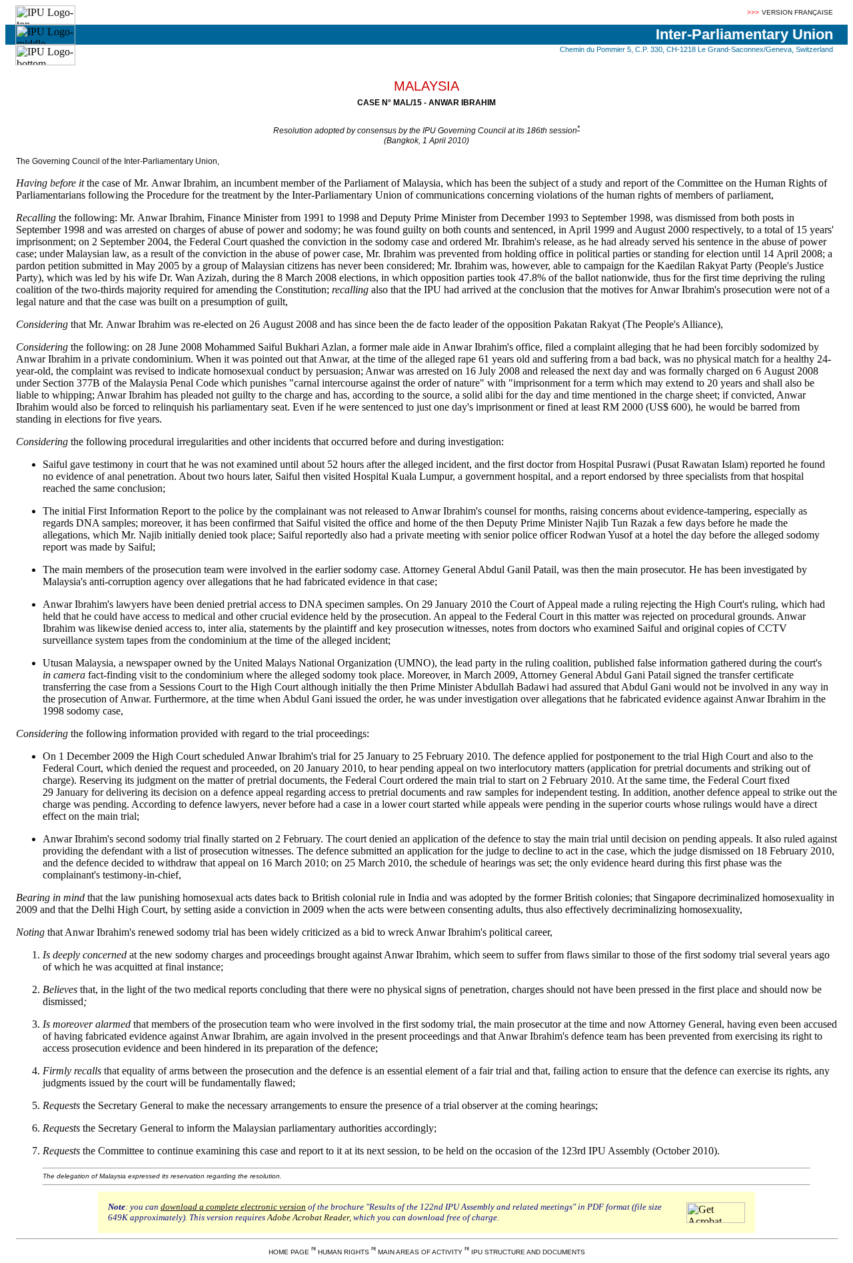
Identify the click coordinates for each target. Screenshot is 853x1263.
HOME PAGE (289, 1252)
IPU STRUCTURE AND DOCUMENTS (528, 1252)
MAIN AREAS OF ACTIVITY (420, 1252)
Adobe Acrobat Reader (308, 1217)
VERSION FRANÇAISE (797, 12)
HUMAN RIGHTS (343, 1252)
